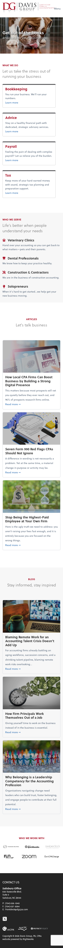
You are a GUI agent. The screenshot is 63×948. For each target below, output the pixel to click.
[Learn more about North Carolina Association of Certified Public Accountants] (22, 929)
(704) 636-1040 (12, 903)
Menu (57, 8)
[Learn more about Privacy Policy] (39, 929)
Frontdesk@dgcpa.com (16, 909)
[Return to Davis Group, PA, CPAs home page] (28, 8)
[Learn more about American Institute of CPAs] (8, 929)
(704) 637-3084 (12, 906)
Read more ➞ (31, 404)
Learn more (23, 102)
